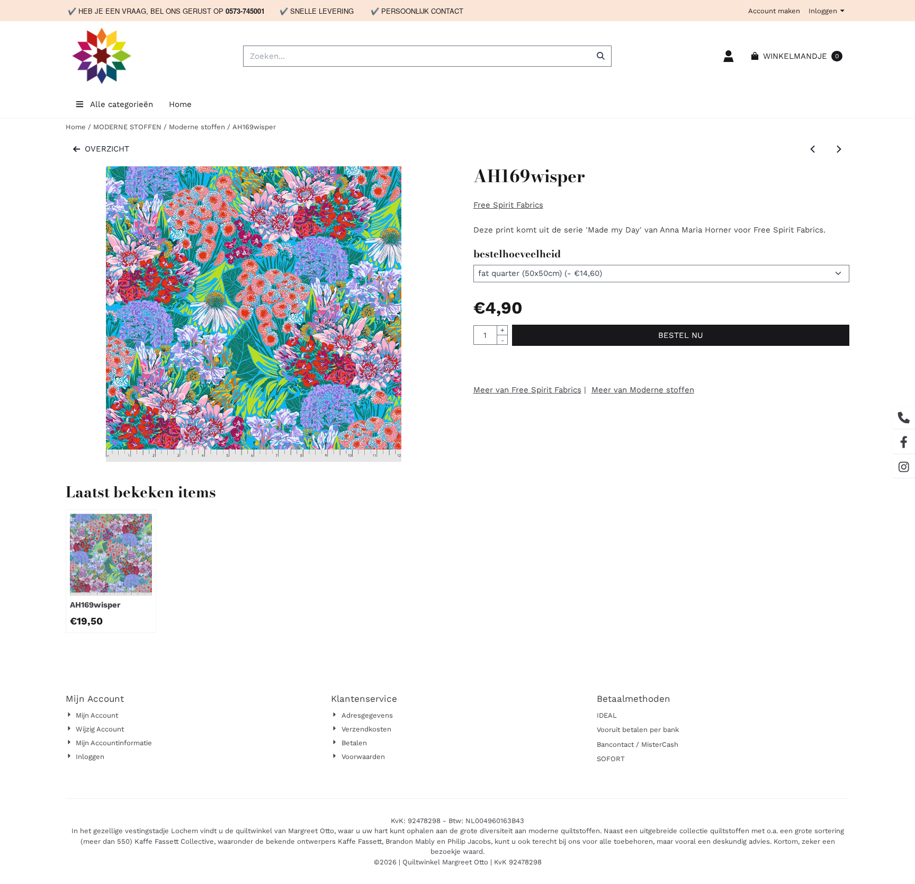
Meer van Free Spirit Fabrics (527, 390)
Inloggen (823, 11)
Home (180, 104)
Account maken (774, 11)
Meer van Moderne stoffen (642, 390)
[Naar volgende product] (839, 149)
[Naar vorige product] (813, 149)
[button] (728, 56)
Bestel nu (680, 335)
